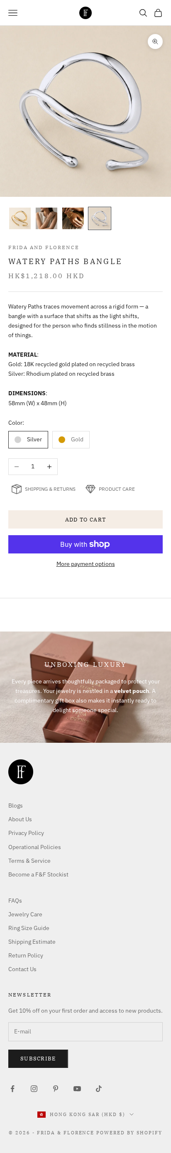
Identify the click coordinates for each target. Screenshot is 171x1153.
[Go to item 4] (99, 218)
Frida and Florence (43, 247)
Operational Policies (34, 847)
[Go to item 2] (46, 218)
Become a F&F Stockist (38, 874)
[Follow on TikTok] (99, 1088)
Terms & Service (29, 860)
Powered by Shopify (129, 1133)
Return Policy (25, 955)
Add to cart (85, 519)
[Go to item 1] (20, 218)
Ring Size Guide (28, 928)
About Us (20, 819)
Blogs (15, 805)
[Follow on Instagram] (34, 1088)
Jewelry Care (25, 914)
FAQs (15, 900)
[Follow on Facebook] (12, 1088)
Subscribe (38, 1058)
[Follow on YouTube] (77, 1088)
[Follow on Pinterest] (55, 1088)
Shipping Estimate (32, 941)
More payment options (85, 564)
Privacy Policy (26, 833)
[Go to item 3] (73, 218)
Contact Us (22, 969)
